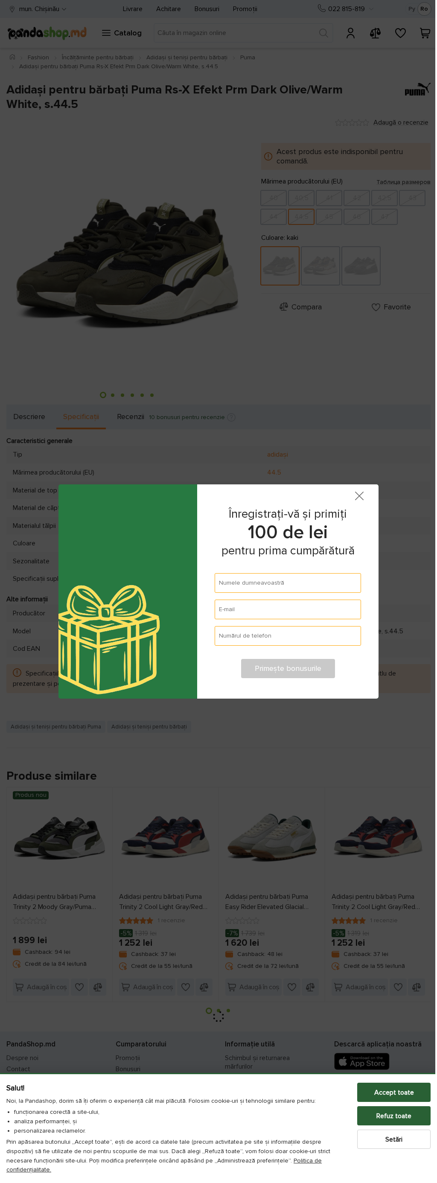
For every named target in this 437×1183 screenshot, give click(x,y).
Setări (387, 1139)
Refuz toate (387, 1116)
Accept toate (388, 1092)
